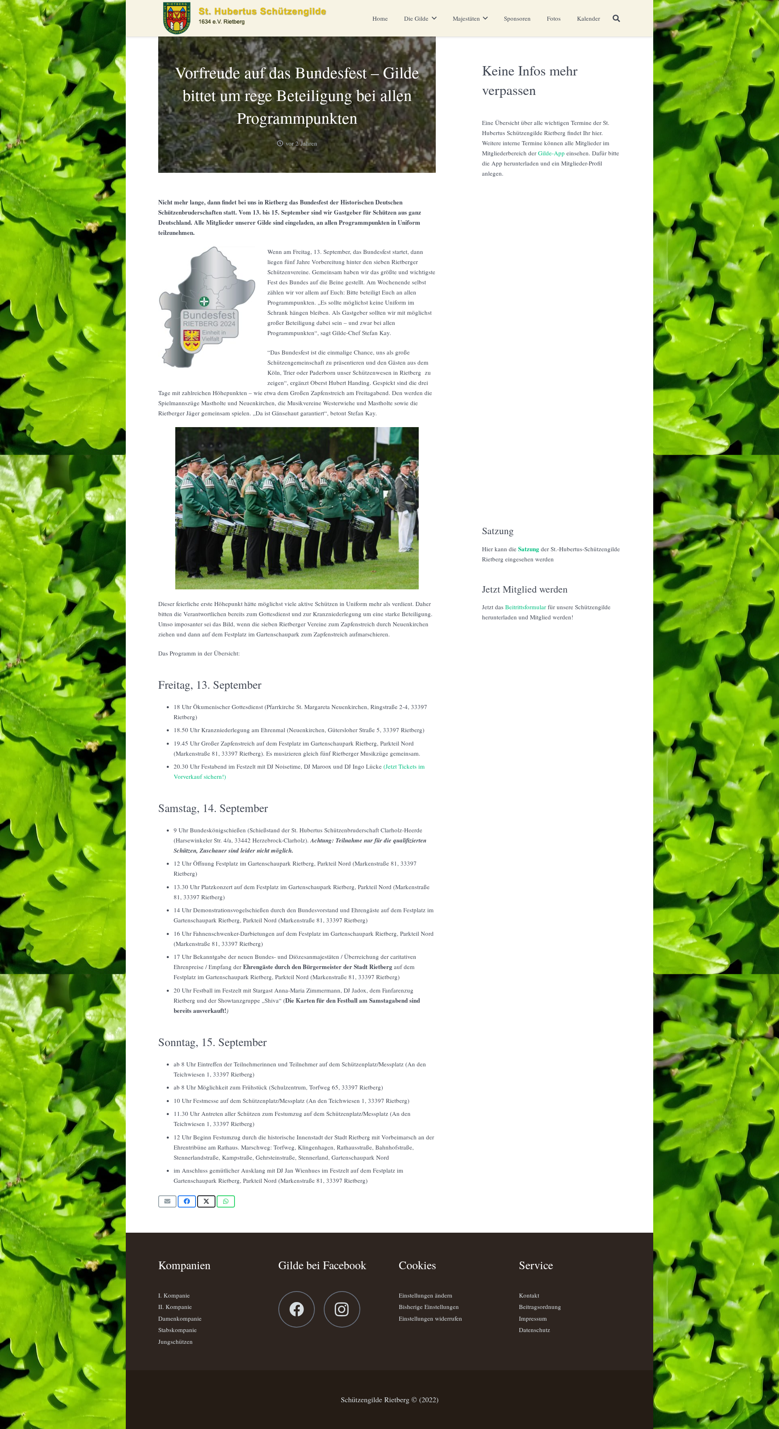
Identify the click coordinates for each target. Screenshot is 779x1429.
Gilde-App (551, 153)
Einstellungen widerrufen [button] (430, 1318)
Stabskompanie (177, 1330)
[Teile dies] (187, 1201)
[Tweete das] (206, 1201)
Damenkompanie (180, 1318)
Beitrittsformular (525, 607)
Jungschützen (175, 1341)
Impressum (533, 1318)
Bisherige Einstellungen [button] (429, 1306)
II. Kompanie (175, 1306)
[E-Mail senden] (167, 1201)
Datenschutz (534, 1330)
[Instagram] (342, 1309)
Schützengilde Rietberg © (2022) (390, 1399)
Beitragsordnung (540, 1306)
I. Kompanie (174, 1295)
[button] (616, 18)
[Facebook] (296, 1309)
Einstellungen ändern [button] (425, 1295)
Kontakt (529, 1295)
